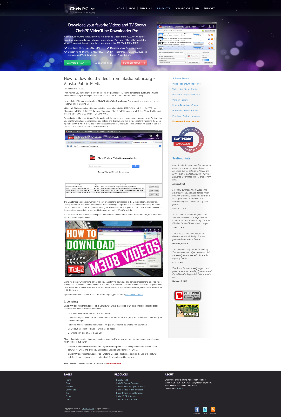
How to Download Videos (185, 105)
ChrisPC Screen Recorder (127, 383)
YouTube (213, 413)
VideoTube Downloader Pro (186, 83)
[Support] (209, 8)
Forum (68, 396)
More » (180, 389)
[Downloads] (182, 8)
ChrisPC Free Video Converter (129, 393)
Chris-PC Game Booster (126, 399)
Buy (67, 393)
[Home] (120, 8)
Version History (180, 100)
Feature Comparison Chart (186, 94)
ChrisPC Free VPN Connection (129, 390)
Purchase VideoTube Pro (185, 110)
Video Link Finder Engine (185, 89)
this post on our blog (134, 295)
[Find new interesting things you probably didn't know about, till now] (131, 8)
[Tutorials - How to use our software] (146, 8)
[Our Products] (163, 8)
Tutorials (69, 386)
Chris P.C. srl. (88, 409)
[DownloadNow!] (77, 63)
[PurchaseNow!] (133, 63)
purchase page (114, 363)
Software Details (180, 78)
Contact (69, 399)
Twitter (205, 413)
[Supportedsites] (105, 63)
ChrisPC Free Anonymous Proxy (130, 386)
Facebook (197, 413)
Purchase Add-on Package (186, 116)
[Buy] (197, 8)
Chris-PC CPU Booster (126, 396)
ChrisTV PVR (122, 380)
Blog (68, 383)
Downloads (71, 390)
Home (68, 380)
